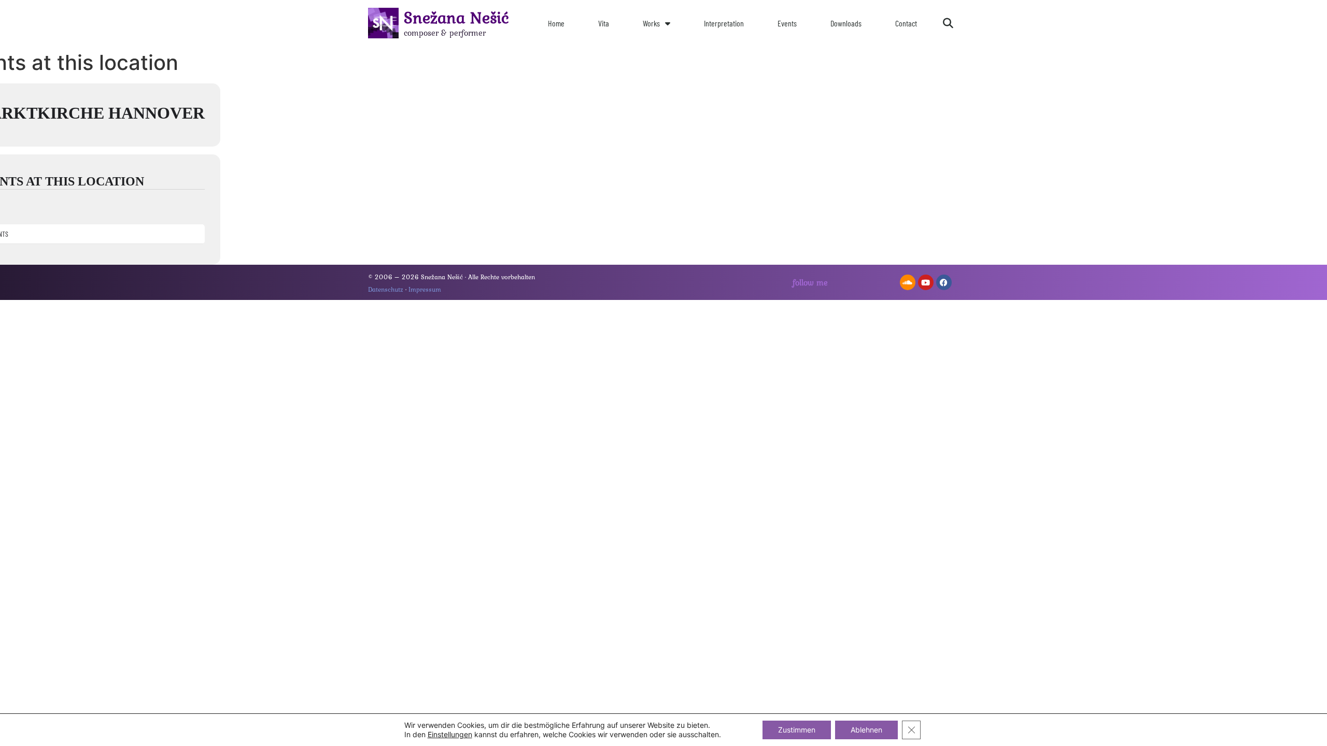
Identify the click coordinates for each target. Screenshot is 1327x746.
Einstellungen (450, 734)
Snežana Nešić (456, 17)
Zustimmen (796, 729)
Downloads (846, 23)
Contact (906, 23)
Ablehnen (866, 729)
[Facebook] (944, 282)
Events (787, 23)
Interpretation (724, 23)
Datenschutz (385, 289)
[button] (948, 23)
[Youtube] (926, 282)
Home (556, 23)
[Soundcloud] (907, 282)
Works (651, 23)
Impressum (424, 289)
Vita (603, 23)
